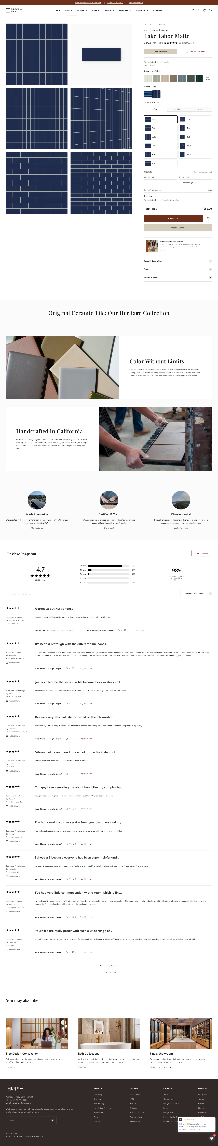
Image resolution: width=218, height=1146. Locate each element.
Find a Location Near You (160, 1067)
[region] (109, 2)
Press (96, 1117)
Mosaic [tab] (200, 109)
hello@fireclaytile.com (21, 1103)
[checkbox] (208, 218)
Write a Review (201, 553)
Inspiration (140, 10)
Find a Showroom (136, 3)
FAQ (132, 1099)
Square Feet (149, 177)
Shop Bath (82, 1067)
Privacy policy (11, 1136)
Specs (165, 1108)
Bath (67, 10)
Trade (94, 10)
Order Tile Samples (115, 3)
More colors (208, 78)
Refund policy (39, 1136)
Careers (97, 1122)
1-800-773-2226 (20, 1100)
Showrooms (158, 10)
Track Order (135, 1094)
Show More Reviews (109, 966)
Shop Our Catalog (171, 1122)
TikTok (201, 1099)
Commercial (168, 1099)
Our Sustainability (181, 528)
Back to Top (111, 972)
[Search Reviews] (9, 594)
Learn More (11, 1067)
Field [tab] (155, 109)
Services (108, 10)
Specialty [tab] (178, 109)
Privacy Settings (136, 1117)
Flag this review (138, 630)
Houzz (201, 1103)
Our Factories (37, 528)
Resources (123, 10)
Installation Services (102, 1108)
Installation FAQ (170, 1117)
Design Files (168, 1112)
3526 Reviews (188, 43)
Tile (56, 10)
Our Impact (109, 528)
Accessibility (135, 1122)
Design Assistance (171, 1103)
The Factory (99, 1103)
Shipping (134, 1108)
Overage (184, 177)
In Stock (80, 10)
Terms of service (25, 1136)
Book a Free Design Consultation (88, 3)
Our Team (98, 1099)
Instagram (202, 1094)
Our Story (98, 1094)
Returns (133, 1103)
